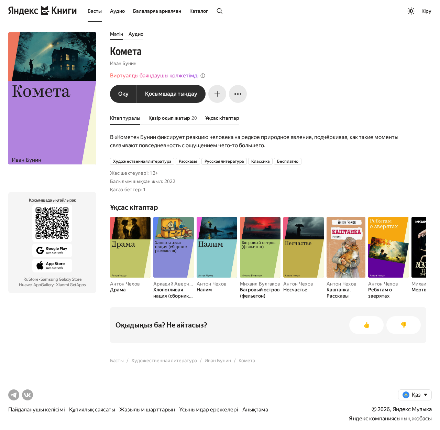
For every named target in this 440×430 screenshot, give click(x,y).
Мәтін (116, 34)
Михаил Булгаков (260, 284)
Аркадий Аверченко (176, 284)
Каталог (198, 11)
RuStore (30, 279)
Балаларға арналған (157, 11)
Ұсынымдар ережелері (208, 409)
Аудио (117, 11)
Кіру (426, 11)
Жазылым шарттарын (147, 409)
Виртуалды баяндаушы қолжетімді (154, 75)
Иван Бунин (123, 63)
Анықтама (255, 409)
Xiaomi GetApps (71, 284)
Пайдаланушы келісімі (36, 409)
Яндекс (358, 418)
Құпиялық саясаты (92, 409)
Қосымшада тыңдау (171, 93)
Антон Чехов (125, 284)
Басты (95, 11)
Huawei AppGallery (36, 284)
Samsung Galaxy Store (61, 279)
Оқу (123, 93)
